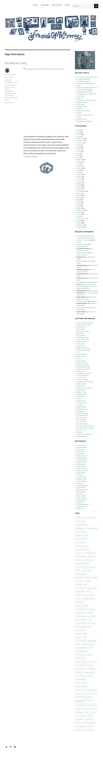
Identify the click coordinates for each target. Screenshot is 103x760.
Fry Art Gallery (81, 361)
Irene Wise (80, 261)
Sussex (90, 716)
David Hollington (82, 458)
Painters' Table (81, 392)
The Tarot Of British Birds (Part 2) (87, 77)
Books (9, 80)
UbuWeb (79, 432)
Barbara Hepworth (82, 535)
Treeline (79, 109)
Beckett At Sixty (16, 63)
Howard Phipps (81, 616)
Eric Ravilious (80, 591)
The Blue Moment (82, 409)
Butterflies (80, 141)
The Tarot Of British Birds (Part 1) (87, 88)
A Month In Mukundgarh (85, 90)
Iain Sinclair (92, 616)
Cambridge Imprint (83, 337)
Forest (79, 358)
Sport (78, 206)
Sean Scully (87, 709)
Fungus (79, 166)
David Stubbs (80, 577)
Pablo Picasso (80, 669)
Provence (90, 676)
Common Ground (81, 567)
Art (6, 80)
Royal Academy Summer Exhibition (84, 701)
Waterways (80, 225)
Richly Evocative (82, 403)
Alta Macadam (90, 518)
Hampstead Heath (82, 605)
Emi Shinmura (81, 464)
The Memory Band (82, 424)
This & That (80, 210)
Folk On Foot (81, 356)
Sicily (94, 709)
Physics (79, 193)
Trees (15, 82)
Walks (78, 223)
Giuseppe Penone (88, 598)
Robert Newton (81, 496)
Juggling (79, 183)
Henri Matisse (80, 609)
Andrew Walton (81, 521)
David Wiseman (82, 460)
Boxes (78, 136)
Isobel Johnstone (82, 471)
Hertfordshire (80, 612)
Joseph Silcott (92, 640)
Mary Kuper (93, 662)
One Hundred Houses (83, 81)
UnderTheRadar (82, 436)
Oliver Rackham (81, 665)
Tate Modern (80, 719)
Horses (79, 176)
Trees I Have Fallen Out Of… (85, 115)
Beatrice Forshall (81, 539)
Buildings (80, 138)
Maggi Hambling (81, 662)
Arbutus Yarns (81, 327)
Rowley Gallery (90, 693)
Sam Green (80, 405)
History (79, 174)
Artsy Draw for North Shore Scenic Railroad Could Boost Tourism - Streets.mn (85, 238)
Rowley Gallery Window (83, 697)
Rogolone (93, 301)
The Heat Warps (82, 420)
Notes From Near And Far (85, 388)
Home (35, 5)
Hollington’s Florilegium (85, 121)
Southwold (79, 712)
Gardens (79, 168)
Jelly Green (80, 475)
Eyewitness (79, 595)
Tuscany (90, 726)
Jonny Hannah (81, 481)
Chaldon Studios (82, 342)
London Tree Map (82, 380)
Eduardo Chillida (81, 584)
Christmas (79, 560)
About (67, 5)
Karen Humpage (88, 644)
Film (78, 155)
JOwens (79, 282)
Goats (78, 170)
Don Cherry (79, 581)
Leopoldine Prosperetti (84, 373)
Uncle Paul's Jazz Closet (84, 434)
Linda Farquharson (83, 485)
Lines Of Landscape (83, 375)
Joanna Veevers (81, 477)
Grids (78, 172)
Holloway (89, 612)
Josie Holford (81, 286)
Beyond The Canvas (83, 331)
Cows (78, 147)
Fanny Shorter (81, 466)
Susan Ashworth (82, 498)
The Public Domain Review (85, 428)
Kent (90, 648)
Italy (90, 619)
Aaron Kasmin (81, 445)
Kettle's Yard (81, 371)
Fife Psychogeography (84, 350)
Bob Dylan (79, 553)
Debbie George (81, 462)
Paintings (80, 189)
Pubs (78, 200)
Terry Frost (89, 719)
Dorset (87, 581)
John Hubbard (80, 630)
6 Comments (9, 102)
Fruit (78, 164)
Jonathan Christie (81, 633)
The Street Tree (81, 430)
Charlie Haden (80, 556)
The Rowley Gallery (83, 504)
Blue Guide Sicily (81, 546)
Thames (78, 723)
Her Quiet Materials (83, 365)
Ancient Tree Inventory (84, 325)
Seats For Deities (82, 119)
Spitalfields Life (82, 407)
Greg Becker (80, 602)
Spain (87, 712)
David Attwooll (87, 570)
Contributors (57, 5)
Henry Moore (91, 609)
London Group (80, 658)
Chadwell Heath (90, 553)
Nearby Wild (80, 386)
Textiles (79, 208)
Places (79, 195)
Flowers (79, 160)
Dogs (78, 153)
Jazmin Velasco (81, 473)
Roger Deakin (92, 690)
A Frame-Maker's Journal (85, 323)
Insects (79, 179)
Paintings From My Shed (84, 92)
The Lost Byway (82, 422)
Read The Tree (81, 401)
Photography (9, 82)
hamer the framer (10, 74)
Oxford (90, 665)
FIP (78, 352)
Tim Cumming (80, 726)
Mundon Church (93, 291)
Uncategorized (81, 219)
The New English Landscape (86, 426)
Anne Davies (80, 449)
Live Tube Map (81, 377)
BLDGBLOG (80, 333)
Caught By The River (83, 339)
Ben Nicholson (80, 542)
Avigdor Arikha (9, 87)
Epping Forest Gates (83, 348)
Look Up (79, 113)
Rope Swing (79, 693)
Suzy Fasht (80, 502)
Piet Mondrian (80, 676)
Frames (79, 162)
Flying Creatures (82, 354)
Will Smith (90, 730)
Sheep (78, 204)
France (78, 598)
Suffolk (93, 712)
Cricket (79, 149)
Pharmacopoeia (89, 672)
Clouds (79, 145)
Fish (78, 157)
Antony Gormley (10, 85)
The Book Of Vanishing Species (86, 100)
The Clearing (81, 411)
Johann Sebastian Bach (83, 626)
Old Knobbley (81, 390)
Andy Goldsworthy (82, 525)
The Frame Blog (82, 417)
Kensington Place (81, 648)
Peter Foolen (81, 396)
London (89, 655)
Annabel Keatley (82, 447)
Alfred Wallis (80, 518)
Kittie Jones (80, 483)
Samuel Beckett (81, 705)
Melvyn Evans (81, 492)
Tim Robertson (81, 506)
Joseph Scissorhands (83, 369)
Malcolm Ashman (82, 489)
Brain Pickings (81, 335)
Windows (80, 227)
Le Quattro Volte (82, 106)
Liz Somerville (81, 487)
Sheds (78, 202)
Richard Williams (81, 683)
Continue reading (30, 156)
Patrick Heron (91, 669)
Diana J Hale (80, 344)
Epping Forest (91, 588)
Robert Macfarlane (82, 686)
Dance (79, 151)
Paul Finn (80, 494)
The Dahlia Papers (82, 413)
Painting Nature (82, 394)
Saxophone (92, 705)
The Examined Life (83, 415)
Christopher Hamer (82, 563)
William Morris (80, 730)
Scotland (78, 709)
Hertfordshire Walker (83, 367)
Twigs (78, 216)
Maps (78, 185)
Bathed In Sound (82, 102)
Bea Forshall (80, 329)
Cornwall (92, 567)
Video (78, 221)
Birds (78, 132)
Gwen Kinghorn (82, 307)
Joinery (79, 181)
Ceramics (79, 143)
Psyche (79, 398)
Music (78, 187)
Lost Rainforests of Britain (85, 382)
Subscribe (45, 5)
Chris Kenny (80, 454)
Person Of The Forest (83, 111)
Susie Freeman (81, 500)
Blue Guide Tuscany (82, 549)
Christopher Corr (82, 456)
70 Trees (79, 117)
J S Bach (78, 644)
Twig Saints (80, 508)
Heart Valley (80, 104)
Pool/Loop (80, 98)
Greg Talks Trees (82, 363)
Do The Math (81, 346)
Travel (79, 212)
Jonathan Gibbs (82, 479)
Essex (88, 591)
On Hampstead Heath (83, 79)
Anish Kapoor (80, 528)
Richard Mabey (80, 679)
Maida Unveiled (81, 384)
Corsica (78, 570)
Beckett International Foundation (9, 91)
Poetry (79, 197)
